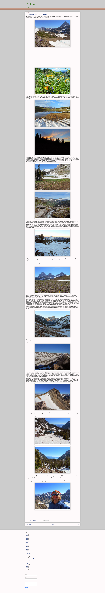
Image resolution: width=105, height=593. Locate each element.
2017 (27, 546)
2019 (27, 543)
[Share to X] (45, 520)
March (28, 564)
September (29, 554)
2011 (27, 569)
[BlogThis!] (44, 520)
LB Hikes (30, 4)
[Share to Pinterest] (48, 520)
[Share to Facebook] (46, 520)
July (27, 557)
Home (27, 9)
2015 (27, 549)
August (28, 556)
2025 (27, 535)
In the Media (48, 9)
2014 (27, 550)
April (28, 563)
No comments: (39, 520)
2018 (27, 545)
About (53, 9)
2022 (27, 539)
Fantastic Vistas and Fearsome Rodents (36, 14)
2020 (27, 542)
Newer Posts (28, 524)
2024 (27, 536)
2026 (27, 534)
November (28, 553)
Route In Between (41, 9)
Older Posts (77, 524)
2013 (27, 566)
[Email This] (43, 520)
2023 (27, 538)
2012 (27, 567)
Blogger (58, 590)
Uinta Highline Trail (33, 9)
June (28, 560)
